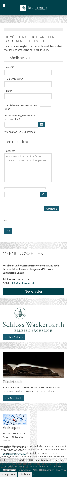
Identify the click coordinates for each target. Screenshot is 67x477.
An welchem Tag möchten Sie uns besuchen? (19, 117)
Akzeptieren (8, 474)
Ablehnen (25, 474)
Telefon (8, 90)
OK (8, 231)
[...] (41, 124)
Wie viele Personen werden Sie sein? (20, 107)
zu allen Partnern (14, 337)
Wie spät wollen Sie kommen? (20, 131)
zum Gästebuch (13, 398)
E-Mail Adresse (12, 78)
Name (7, 66)
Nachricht (9, 150)
